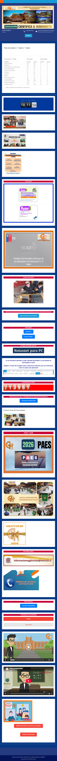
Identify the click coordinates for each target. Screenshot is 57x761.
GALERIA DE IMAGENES (28, 605)
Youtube (28, 619)
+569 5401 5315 (30, 30)
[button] (28, 647)
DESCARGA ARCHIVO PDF (29, 400)
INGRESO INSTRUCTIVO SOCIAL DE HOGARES (28, 726)
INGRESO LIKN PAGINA (28, 734)
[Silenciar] (49, 660)
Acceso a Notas (28, 336)
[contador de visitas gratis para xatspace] (16, 389)
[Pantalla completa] (51, 660)
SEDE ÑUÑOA (6, 30)
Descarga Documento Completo (28, 315)
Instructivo (28, 331)
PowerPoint (28, 624)
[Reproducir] (5, 660)
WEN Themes (33, 759)
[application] (28, 647)
